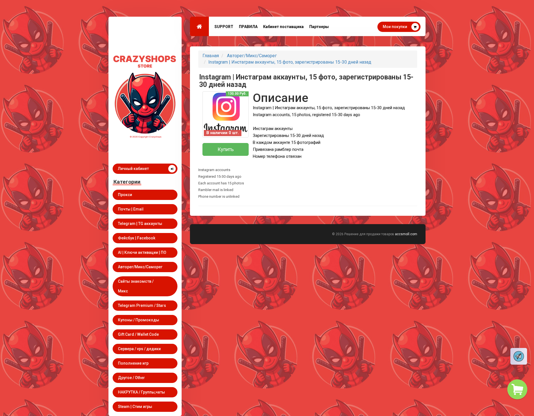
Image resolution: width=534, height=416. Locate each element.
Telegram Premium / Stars (142, 305)
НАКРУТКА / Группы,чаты (141, 392)
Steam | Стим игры (135, 406)
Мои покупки (395, 26)
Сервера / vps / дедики (139, 349)
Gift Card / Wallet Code (138, 334)
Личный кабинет (133, 168)
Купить (225, 149)
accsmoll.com (406, 234)
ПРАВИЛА (248, 26)
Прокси (125, 194)
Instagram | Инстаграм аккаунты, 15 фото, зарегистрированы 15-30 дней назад (289, 62)
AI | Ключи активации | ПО (142, 252)
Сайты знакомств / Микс (136, 286)
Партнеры (319, 26)
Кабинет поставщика (283, 26)
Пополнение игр (133, 363)
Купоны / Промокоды (138, 320)
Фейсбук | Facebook (136, 238)
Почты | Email (131, 209)
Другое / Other (131, 377)
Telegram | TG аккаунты (140, 223)
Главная (210, 55)
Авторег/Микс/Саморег (140, 267)
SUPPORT (223, 26)
